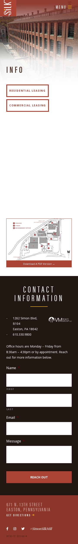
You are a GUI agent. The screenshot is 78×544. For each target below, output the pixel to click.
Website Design (15, 536)
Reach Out (39, 477)
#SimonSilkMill (41, 528)
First (10, 389)
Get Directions (18, 515)
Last (9, 409)
